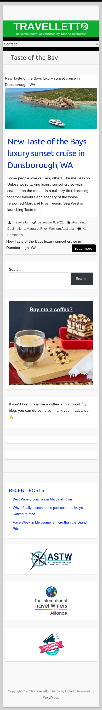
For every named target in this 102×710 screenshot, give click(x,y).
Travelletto (20, 222)
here (46, 410)
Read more (83, 248)
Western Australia (61, 229)
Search (15, 269)
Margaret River (37, 229)
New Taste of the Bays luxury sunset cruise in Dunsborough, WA (46, 153)
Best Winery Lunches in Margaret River (42, 499)
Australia (78, 222)
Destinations (16, 229)
